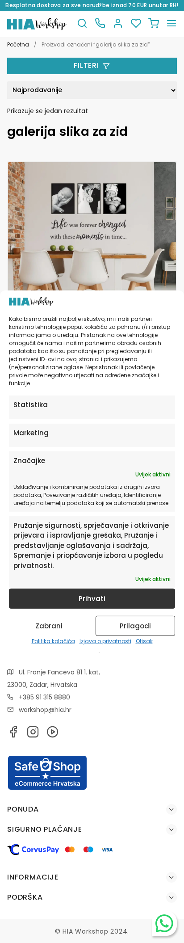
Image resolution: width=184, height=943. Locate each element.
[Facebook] (13, 734)
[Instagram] (33, 734)
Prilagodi (135, 626)
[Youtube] (52, 734)
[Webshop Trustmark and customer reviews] (47, 788)
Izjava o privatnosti (105, 641)
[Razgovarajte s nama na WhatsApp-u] (164, 923)
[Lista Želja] (135, 24)
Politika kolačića (53, 641)
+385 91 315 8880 (44, 697)
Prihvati (92, 598)
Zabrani (49, 626)
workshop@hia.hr (45, 709)
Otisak (144, 641)
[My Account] (118, 24)
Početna (18, 44)
